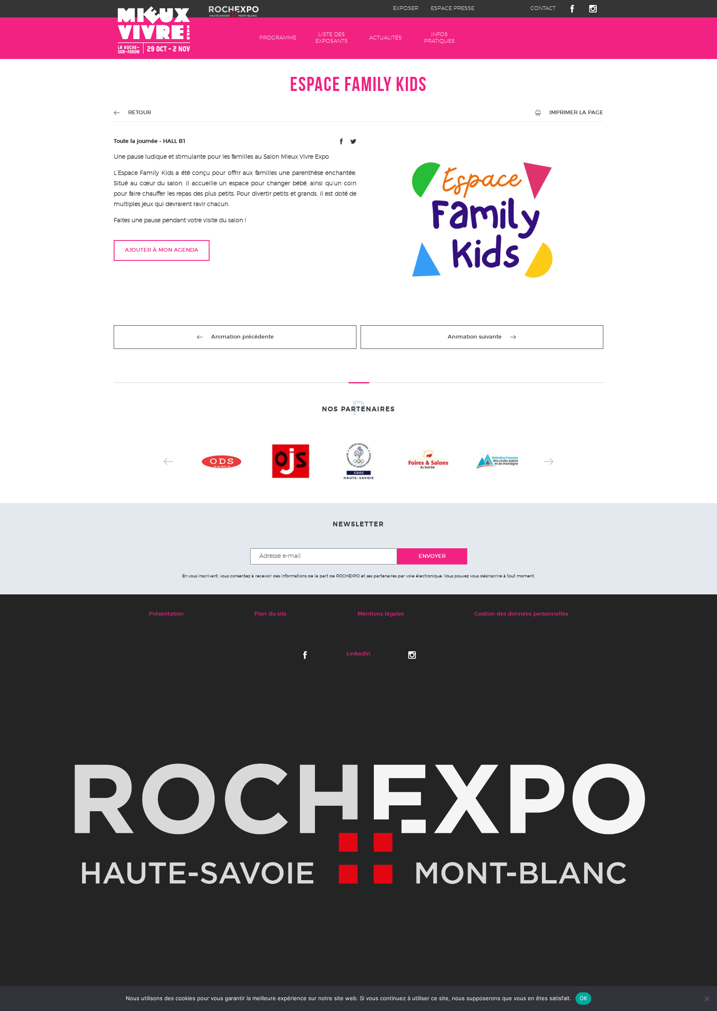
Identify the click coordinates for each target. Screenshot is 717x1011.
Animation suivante (475, 337)
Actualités (385, 38)
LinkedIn (358, 654)
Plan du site (270, 614)
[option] (221, 461)
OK (584, 998)
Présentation (166, 614)
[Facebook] (342, 143)
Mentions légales (381, 614)
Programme (277, 38)
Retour (139, 112)
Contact (543, 8)
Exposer (405, 8)
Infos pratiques (439, 38)
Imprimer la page (576, 112)
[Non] (706, 998)
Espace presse (452, 8)
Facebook (572, 9)
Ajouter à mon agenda (161, 250)
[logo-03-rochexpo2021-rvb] (358, 823)
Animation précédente (242, 337)
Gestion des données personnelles (521, 614)
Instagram (593, 9)
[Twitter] (353, 143)
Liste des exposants (331, 38)
